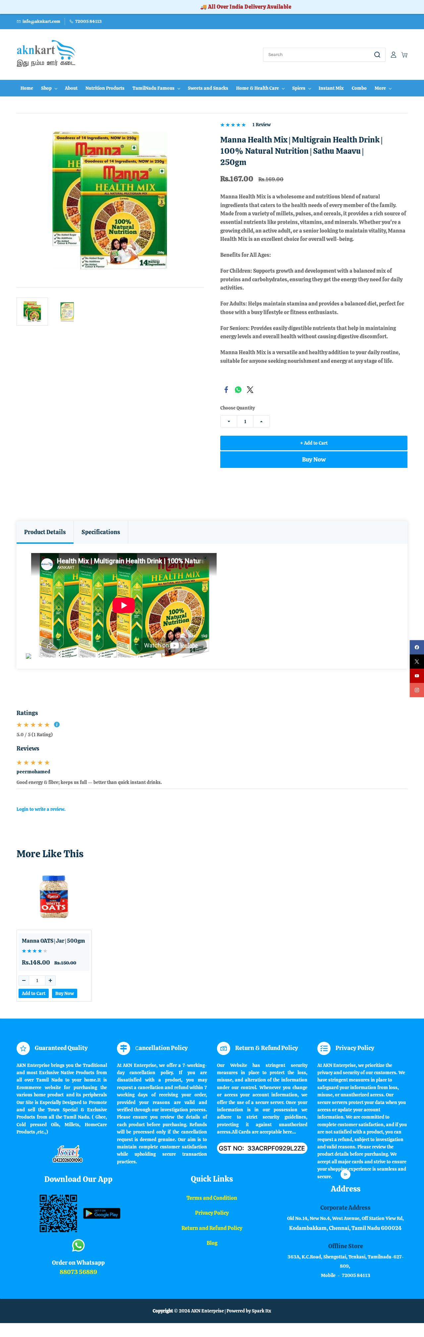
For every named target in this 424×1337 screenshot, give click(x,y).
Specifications (100, 532)
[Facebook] (226, 390)
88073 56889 (78, 1272)
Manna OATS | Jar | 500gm (53, 940)
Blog (212, 1243)
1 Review (261, 125)
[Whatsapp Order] (78, 1240)
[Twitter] (250, 390)
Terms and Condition (211, 1198)
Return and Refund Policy (212, 1228)
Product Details (45, 532)
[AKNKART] (78, 1184)
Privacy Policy (212, 1212)
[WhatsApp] (238, 390)
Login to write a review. (41, 809)
